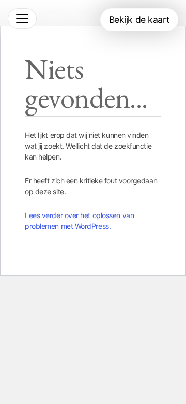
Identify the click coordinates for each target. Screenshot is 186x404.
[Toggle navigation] (22, 18)
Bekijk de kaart (139, 19)
